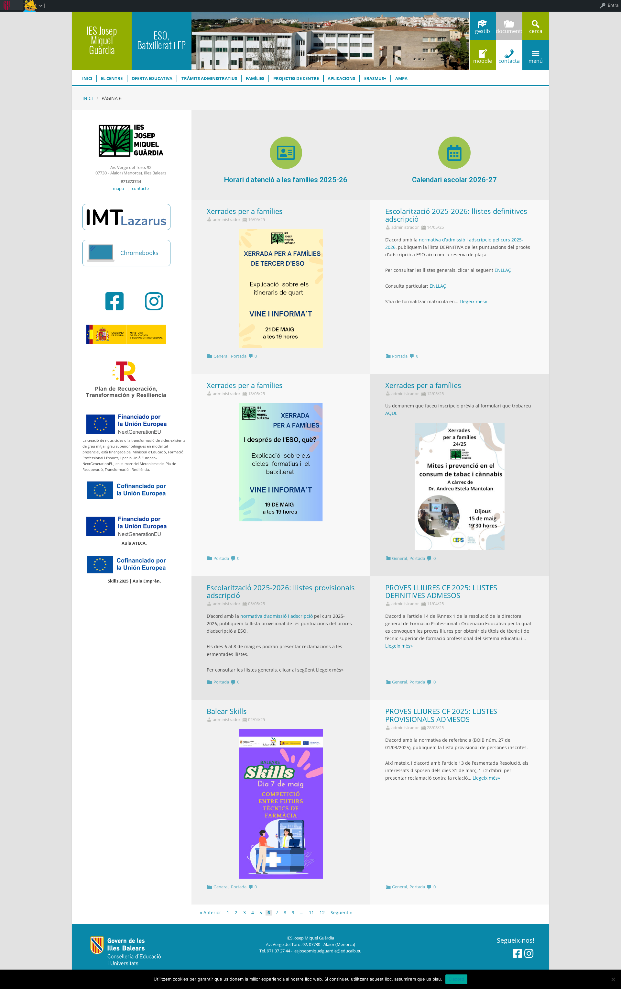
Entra (613, 5)
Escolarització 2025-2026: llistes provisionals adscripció (281, 591)
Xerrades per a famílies (245, 211)
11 (311, 913)
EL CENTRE (112, 78)
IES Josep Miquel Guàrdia (102, 40)
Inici (87, 78)
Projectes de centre (296, 78)
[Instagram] (153, 301)
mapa (118, 188)
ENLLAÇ (503, 270)
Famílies (255, 78)
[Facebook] (114, 301)
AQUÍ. (391, 413)
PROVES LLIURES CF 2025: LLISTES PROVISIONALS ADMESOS (441, 715)
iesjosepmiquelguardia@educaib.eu (327, 951)
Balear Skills (227, 711)
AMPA (401, 78)
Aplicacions (341, 78)
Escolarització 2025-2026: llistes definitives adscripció (456, 215)
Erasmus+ (375, 78)
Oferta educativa (152, 78)
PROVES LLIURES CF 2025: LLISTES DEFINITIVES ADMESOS (441, 591)
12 (322, 913)
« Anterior (210, 913)
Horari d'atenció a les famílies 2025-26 (285, 180)
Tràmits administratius (209, 78)
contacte (140, 188)
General (220, 356)
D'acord (456, 979)
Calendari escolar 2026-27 (454, 180)
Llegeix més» (473, 301)
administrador (226, 219)
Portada (238, 356)
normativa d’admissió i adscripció (276, 616)
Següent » (341, 913)
